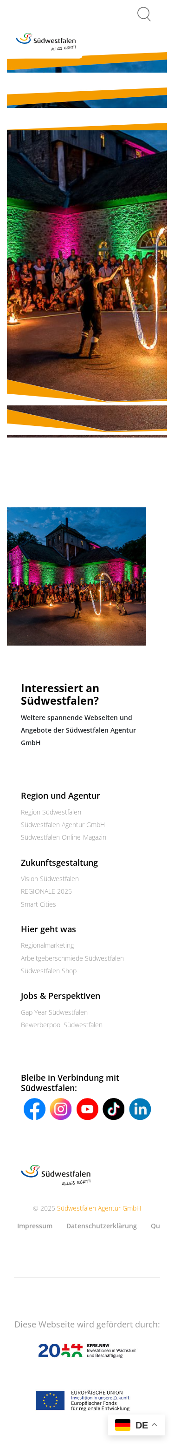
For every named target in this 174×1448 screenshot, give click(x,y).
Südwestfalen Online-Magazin (63, 837)
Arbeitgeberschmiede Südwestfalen (72, 958)
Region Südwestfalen (51, 812)
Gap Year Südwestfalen (54, 1012)
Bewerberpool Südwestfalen (62, 1024)
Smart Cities (38, 904)
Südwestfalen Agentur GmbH (63, 824)
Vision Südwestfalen (50, 878)
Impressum (34, 1225)
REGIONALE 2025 (46, 891)
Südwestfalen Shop (49, 970)
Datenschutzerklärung (101, 1225)
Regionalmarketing (47, 945)
